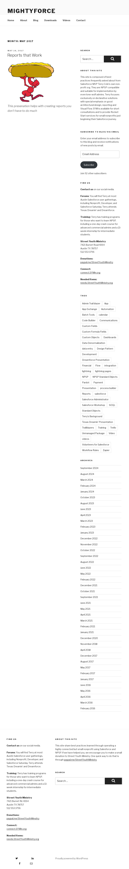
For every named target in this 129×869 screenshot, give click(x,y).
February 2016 (87, 708)
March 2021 (86, 620)
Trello (113, 427)
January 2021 (87, 632)
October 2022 (87, 550)
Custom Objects (90, 337)
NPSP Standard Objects (105, 376)
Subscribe (89, 165)
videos (85, 439)
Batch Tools (88, 314)
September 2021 (89, 597)
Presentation (89, 388)
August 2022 (87, 562)
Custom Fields (89, 326)
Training (102, 427)
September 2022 (89, 556)
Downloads (50, 20)
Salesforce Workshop (93, 405)
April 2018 (85, 650)
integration (110, 365)
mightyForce (32, 11)
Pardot (85, 382)
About (23, 20)
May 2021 (85, 609)
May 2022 (85, 573)
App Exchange (89, 309)
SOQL (112, 405)
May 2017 (85, 667)
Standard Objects (91, 410)
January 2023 (87, 532)
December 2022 (89, 538)
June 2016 (85, 685)
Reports (86, 393)
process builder (108, 388)
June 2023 (85, 509)
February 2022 (87, 579)
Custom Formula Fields (94, 331)
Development (89, 354)
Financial (86, 365)
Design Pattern (105, 348)
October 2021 (87, 591)
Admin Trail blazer (91, 303)
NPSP (85, 376)
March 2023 (86, 521)
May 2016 (85, 690)
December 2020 (89, 638)
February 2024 (87, 485)
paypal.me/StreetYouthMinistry (80, 759)
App (106, 303)
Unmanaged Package (93, 433)
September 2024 (89, 468)
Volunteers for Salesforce (95, 444)
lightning (86, 371)
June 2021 (85, 603)
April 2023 (85, 515)
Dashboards (110, 337)
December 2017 (88, 655)
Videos (66, 20)
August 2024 (87, 474)
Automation (107, 309)
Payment (98, 382)
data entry (87, 348)
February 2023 (87, 526)
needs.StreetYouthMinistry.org (96, 282)
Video (112, 433)
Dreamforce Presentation (95, 360)
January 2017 (87, 679)
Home (11, 20)
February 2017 (87, 673)
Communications (109, 320)
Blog (35, 20)
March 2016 (86, 702)
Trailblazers (88, 427)
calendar (103, 314)
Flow (97, 365)
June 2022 (85, 567)
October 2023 (87, 497)
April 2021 (85, 614)
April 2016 (85, 696)
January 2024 (87, 491)
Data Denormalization (93, 343)
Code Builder (88, 320)
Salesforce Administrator (95, 399)
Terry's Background (92, 416)
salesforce (100, 393)
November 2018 (88, 644)
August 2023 (87, 503)
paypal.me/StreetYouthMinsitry (96, 262)
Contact (81, 20)
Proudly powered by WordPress (71, 858)
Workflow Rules (90, 450)
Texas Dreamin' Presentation (97, 422)
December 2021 (88, 585)
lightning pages (103, 371)
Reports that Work (24, 55)
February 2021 (87, 626)
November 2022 (89, 544)
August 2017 (87, 661)
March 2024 (86, 479)
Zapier (106, 450)
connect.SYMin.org (90, 272)
